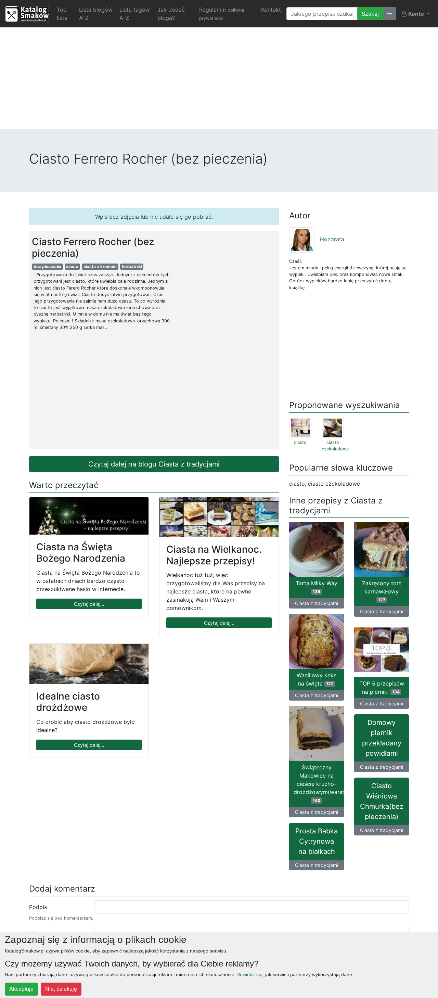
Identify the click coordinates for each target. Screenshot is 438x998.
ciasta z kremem (100, 266)
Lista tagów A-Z (134, 13)
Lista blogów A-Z (96, 13)
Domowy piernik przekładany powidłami (381, 737)
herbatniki (132, 266)
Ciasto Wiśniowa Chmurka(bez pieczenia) (381, 801)
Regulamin (221, 13)
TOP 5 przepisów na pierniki (381, 687)
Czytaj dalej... (89, 604)
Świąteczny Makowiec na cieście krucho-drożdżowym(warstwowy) (319, 783)
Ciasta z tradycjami (316, 603)
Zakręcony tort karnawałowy (381, 591)
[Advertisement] (219, 81)
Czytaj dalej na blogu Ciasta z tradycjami (154, 464)
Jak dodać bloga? (171, 13)
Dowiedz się (249, 974)
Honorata (332, 239)
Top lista (62, 13)
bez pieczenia (47, 266)
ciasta (72, 266)
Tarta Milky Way (316, 587)
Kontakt (271, 9)
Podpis (38, 907)
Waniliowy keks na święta (316, 679)
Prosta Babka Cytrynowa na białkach (316, 841)
